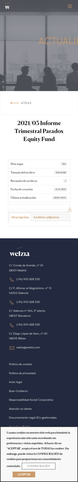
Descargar (70, 209)
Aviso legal (15, 382)
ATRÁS (26, 103)
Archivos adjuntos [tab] (46, 217)
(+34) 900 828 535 (28, 279)
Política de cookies (20, 364)
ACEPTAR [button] (24, 474)
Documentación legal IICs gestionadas (33, 417)
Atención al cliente (20, 408)
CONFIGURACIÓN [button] (38, 466)
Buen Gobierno (18, 391)
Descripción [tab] (20, 217)
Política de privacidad (22, 373)
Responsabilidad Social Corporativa (31, 399)
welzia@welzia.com (28, 347)
